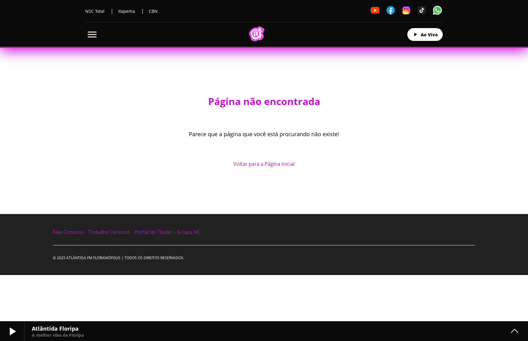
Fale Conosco (68, 232)
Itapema (126, 11)
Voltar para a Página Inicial (264, 164)
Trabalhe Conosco (109, 232)
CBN (153, 11)
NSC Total (95, 11)
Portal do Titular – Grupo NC (167, 232)
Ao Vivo (429, 35)
